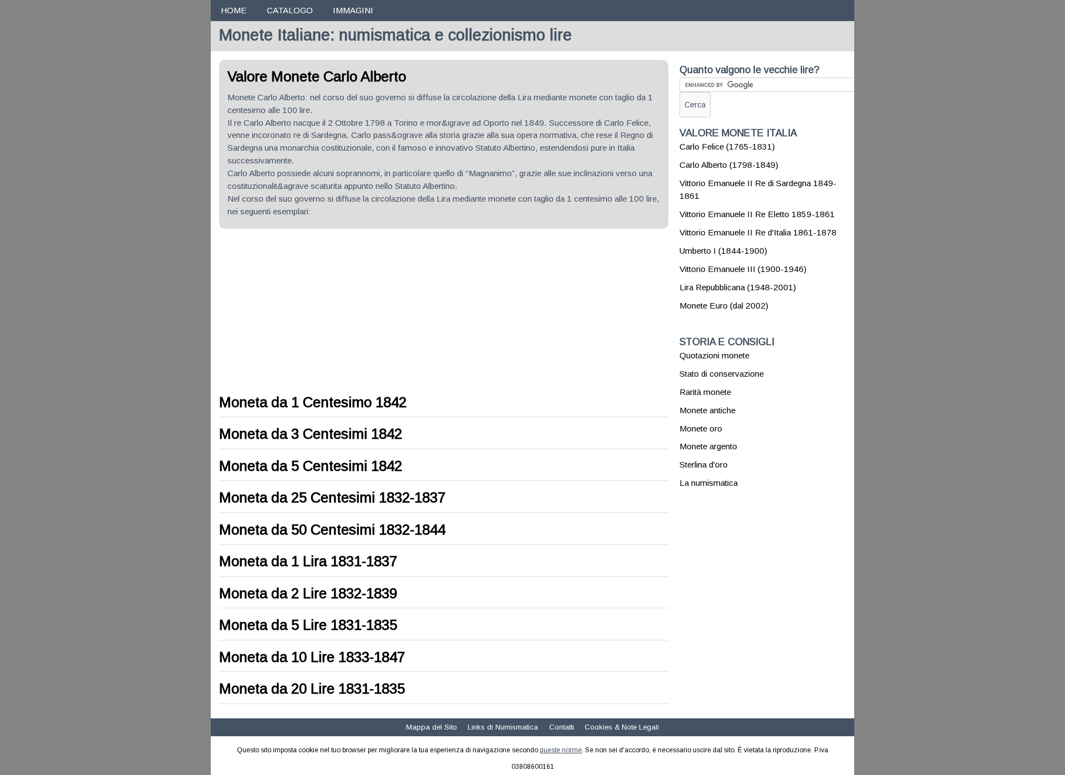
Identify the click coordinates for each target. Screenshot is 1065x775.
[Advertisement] (312, 311)
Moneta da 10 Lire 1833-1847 (312, 657)
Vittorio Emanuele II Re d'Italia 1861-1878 (757, 232)
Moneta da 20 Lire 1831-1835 (312, 688)
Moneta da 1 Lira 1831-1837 (308, 561)
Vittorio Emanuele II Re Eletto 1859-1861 (757, 214)
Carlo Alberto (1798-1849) (728, 165)
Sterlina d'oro (703, 464)
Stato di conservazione (721, 373)
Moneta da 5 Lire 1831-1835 (308, 625)
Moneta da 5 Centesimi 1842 (310, 466)
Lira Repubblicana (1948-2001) (737, 287)
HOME (233, 10)
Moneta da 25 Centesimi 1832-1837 (332, 497)
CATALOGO (290, 10)
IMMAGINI (353, 10)
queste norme (561, 750)
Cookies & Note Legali (622, 727)
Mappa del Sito (431, 727)
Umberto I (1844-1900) (723, 250)
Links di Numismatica (503, 727)
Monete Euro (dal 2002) (723, 305)
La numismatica (708, 482)
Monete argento (708, 446)
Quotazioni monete (714, 355)
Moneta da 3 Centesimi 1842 (310, 433)
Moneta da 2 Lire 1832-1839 (308, 593)
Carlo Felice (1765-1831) (727, 146)
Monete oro (700, 428)
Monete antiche (707, 410)
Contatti (561, 727)
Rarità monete (705, 392)
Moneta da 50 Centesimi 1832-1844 (332, 529)
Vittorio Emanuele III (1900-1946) (743, 269)
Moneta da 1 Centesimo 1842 (313, 402)
